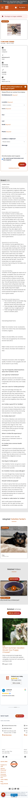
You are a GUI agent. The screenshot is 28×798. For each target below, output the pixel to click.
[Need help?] (3, 795)
